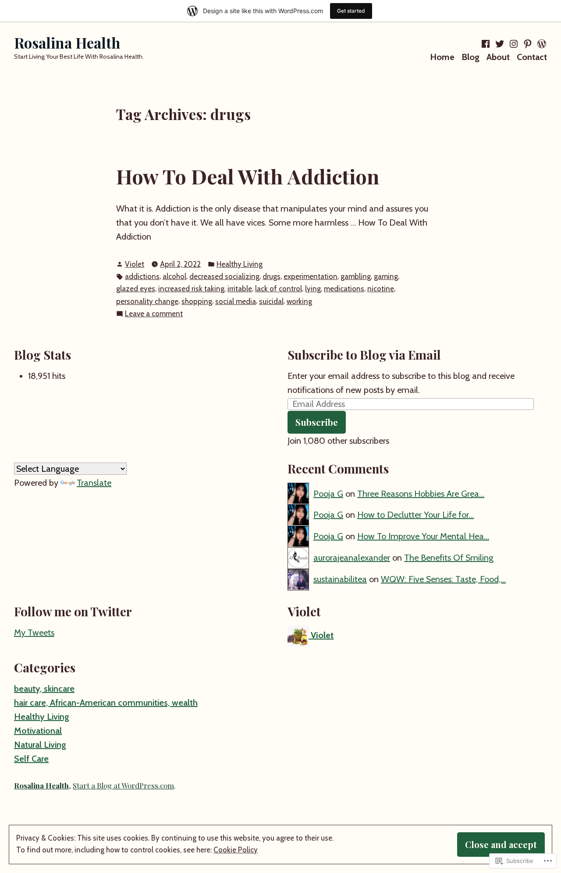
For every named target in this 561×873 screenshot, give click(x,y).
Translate (94, 482)
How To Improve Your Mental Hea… (423, 536)
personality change (147, 301)
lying (313, 288)
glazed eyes (135, 288)
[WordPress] (541, 44)
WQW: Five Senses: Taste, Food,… (443, 579)
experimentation (310, 276)
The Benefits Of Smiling (449, 557)
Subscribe (316, 422)
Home (442, 56)
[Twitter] (500, 44)
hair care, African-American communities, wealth (106, 702)
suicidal (271, 301)
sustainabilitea (340, 579)
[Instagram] (514, 44)
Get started (351, 10)
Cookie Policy (235, 849)
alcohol (174, 276)
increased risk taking (191, 288)
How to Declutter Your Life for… (415, 514)
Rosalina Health (67, 42)
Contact (532, 56)
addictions (142, 276)
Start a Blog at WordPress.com (123, 785)
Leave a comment (154, 314)
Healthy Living (240, 264)
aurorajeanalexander (351, 557)
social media (235, 301)
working (299, 301)
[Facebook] (486, 44)
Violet (134, 264)
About (498, 56)
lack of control (278, 288)
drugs (271, 276)
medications (344, 288)
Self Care (31, 758)
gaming (386, 276)
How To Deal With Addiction (247, 176)
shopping (196, 301)
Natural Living (40, 744)
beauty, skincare (44, 688)
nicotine (380, 288)
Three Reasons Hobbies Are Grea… (420, 493)
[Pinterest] (528, 44)
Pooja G (328, 493)
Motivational (38, 730)
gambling (356, 276)
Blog (470, 56)
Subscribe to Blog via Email (364, 354)
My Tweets (34, 632)
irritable (239, 288)
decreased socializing (224, 276)
